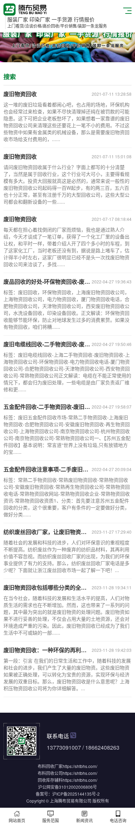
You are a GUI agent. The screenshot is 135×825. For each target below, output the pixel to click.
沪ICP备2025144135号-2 (76, 794)
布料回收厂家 (50, 766)
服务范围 (50, 820)
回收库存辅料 (50, 780)
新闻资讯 (84, 820)
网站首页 (17, 820)
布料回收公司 (50, 773)
